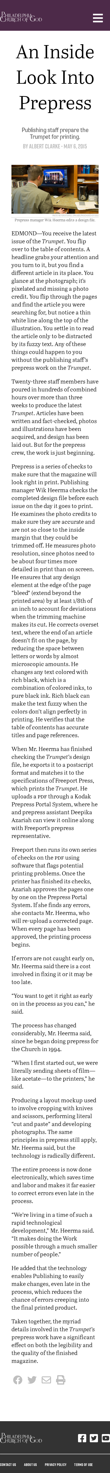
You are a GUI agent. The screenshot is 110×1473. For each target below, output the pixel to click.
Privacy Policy (55, 1464)
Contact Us (8, 1464)
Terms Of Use (83, 1464)
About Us (30, 1464)
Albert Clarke (44, 146)
